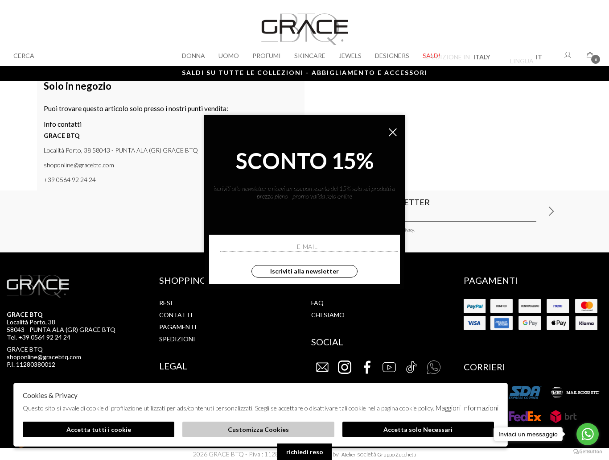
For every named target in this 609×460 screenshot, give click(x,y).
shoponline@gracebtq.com (79, 165)
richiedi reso (304, 452)
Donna (193, 55)
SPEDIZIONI (177, 339)
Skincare (309, 55)
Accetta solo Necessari (418, 429)
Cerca (23, 55)
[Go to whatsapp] (587, 434)
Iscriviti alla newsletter (304, 271)
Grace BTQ (304, 33)
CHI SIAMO (328, 315)
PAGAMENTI (178, 327)
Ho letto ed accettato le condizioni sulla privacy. (371, 229)
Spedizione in (457, 58)
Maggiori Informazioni (467, 408)
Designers (392, 55)
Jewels (350, 55)
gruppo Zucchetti (397, 454)
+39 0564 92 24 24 (70, 179)
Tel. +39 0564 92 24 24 (38, 337)
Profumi (266, 55)
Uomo (228, 55)
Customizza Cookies (258, 429)
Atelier (349, 454)
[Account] (568, 54)
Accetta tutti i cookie (98, 429)
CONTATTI (176, 315)
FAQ (317, 303)
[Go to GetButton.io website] (587, 451)
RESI (166, 303)
